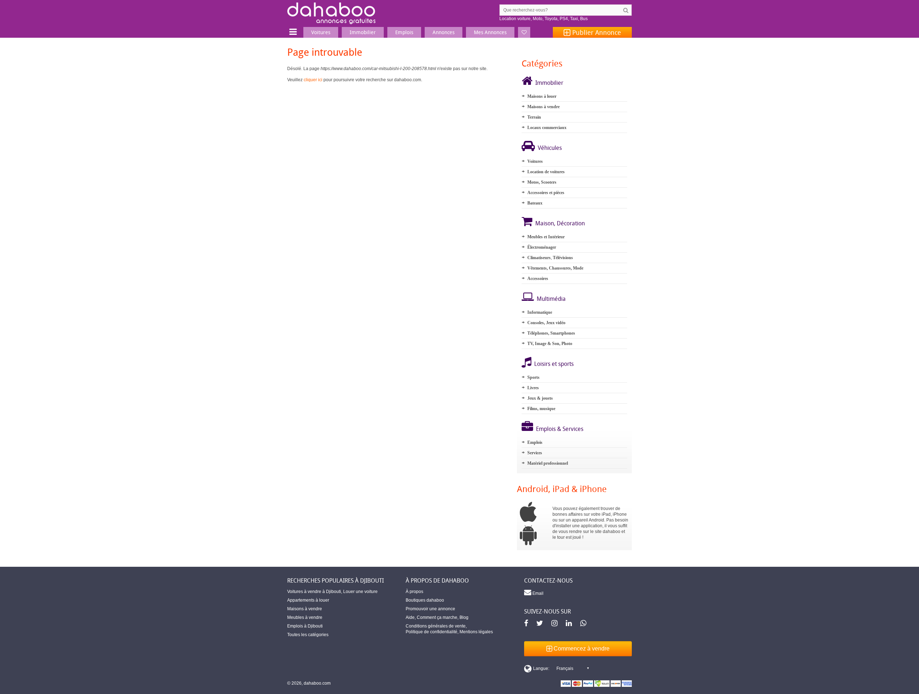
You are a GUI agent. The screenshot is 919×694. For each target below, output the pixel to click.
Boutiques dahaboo (425, 600)
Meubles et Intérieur (546, 236)
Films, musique (541, 408)
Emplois (534, 442)
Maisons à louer (541, 96)
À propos (414, 591)
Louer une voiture (360, 591)
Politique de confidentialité (431, 631)
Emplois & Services (559, 429)
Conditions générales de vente (436, 626)
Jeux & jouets (540, 398)
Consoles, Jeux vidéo (546, 322)
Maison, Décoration (560, 223)
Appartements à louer (308, 600)
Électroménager (541, 247)
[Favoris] (524, 32)
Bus (584, 18)
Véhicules (550, 148)
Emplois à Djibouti (305, 626)
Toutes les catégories (307, 634)
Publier (595, 32)
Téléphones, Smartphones (551, 333)
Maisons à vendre (543, 106)
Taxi (574, 18)
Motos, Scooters (541, 182)
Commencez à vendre (581, 648)
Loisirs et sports (554, 364)
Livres (533, 387)
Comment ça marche (437, 617)
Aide (410, 617)
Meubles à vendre (304, 617)
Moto (537, 18)
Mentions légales (476, 631)
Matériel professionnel (547, 463)
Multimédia (551, 299)
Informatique (539, 312)
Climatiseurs (539, 257)
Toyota (551, 18)
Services (534, 452)
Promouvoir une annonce (430, 608)
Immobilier (549, 83)
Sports (533, 377)
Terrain (534, 117)
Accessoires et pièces (545, 192)
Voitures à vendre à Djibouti (314, 591)
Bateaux (534, 203)
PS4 (564, 18)
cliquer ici (313, 79)
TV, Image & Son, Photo (549, 343)
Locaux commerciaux (546, 127)
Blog (464, 617)
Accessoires (537, 278)
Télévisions (563, 257)
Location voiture (515, 18)
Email (537, 593)
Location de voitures (546, 171)
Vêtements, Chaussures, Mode (555, 268)
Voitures (535, 161)
